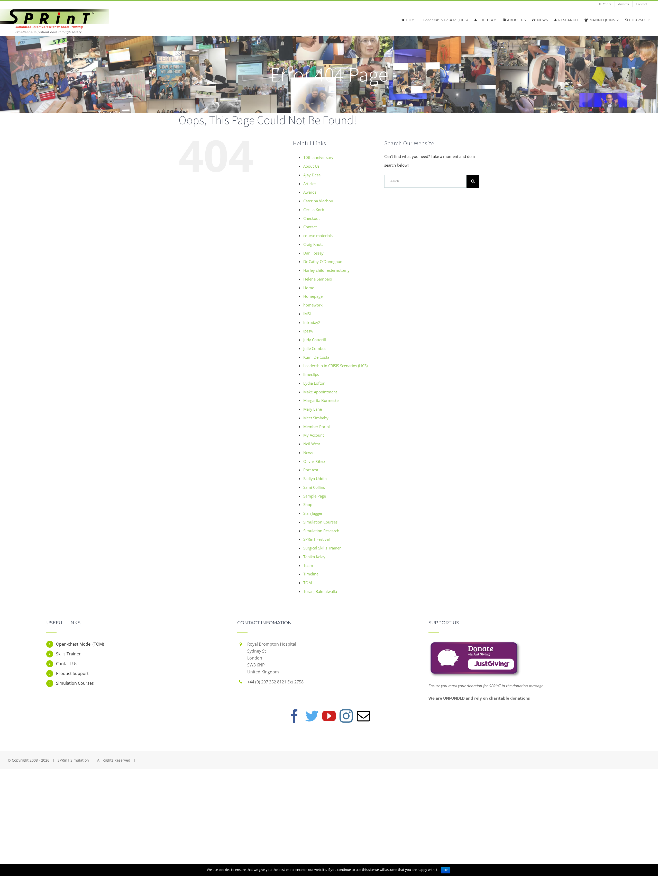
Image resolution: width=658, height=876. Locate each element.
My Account (313, 435)
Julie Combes (314, 348)
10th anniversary (318, 157)
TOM (307, 582)
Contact (310, 226)
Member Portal (316, 426)
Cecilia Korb (313, 209)
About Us (311, 166)
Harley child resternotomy (326, 270)
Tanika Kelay (314, 556)
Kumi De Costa (316, 357)
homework (313, 305)
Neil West (311, 443)
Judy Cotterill (314, 339)
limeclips (311, 374)
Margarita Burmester (321, 400)
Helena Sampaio (317, 279)
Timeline (310, 573)
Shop (307, 504)
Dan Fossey (313, 253)
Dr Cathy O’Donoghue (322, 261)
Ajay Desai (312, 174)
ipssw (308, 330)
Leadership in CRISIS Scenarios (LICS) (335, 365)
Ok (445, 870)
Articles (309, 183)
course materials (318, 235)
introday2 (312, 322)
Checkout (311, 218)
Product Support (72, 673)
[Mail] (363, 716)
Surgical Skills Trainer (322, 547)
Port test (310, 469)
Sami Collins (314, 487)
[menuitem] (605, 4)
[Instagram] (346, 716)
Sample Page (314, 496)
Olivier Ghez (314, 461)
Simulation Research (321, 530)
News (308, 452)
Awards (309, 192)
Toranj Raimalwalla (320, 591)
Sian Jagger (313, 513)
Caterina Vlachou (318, 200)
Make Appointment (320, 391)
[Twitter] (311, 716)
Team (308, 565)
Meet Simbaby (315, 417)
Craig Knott (313, 244)
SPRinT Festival (316, 539)
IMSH (308, 313)
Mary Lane (312, 409)
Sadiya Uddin (315, 478)
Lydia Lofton (314, 383)
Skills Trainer (68, 654)
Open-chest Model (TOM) (80, 644)
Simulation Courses (320, 522)
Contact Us (66, 663)
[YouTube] (329, 716)
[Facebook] (294, 716)
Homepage (313, 296)
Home (308, 287)
